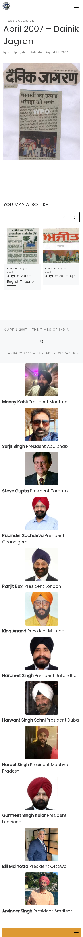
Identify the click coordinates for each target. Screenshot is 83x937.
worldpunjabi (17, 52)
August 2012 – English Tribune (20, 278)
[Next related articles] (75, 217)
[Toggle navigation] (76, 6)
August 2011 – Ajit (60, 276)
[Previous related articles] (64, 217)
